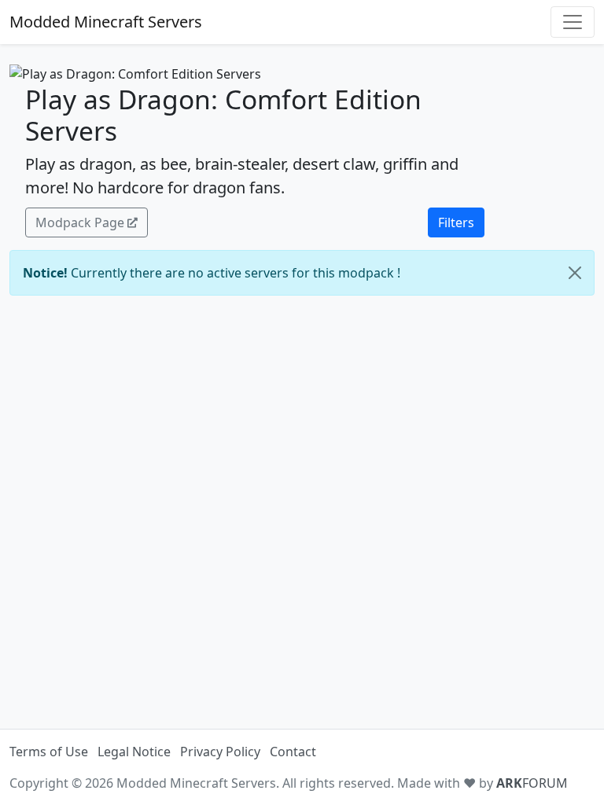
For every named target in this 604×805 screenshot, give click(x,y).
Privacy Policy (220, 751)
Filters (456, 222)
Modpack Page (79, 222)
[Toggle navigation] (573, 22)
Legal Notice (134, 751)
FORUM (532, 783)
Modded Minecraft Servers (105, 21)
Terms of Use (48, 751)
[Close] (575, 273)
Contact (293, 751)
